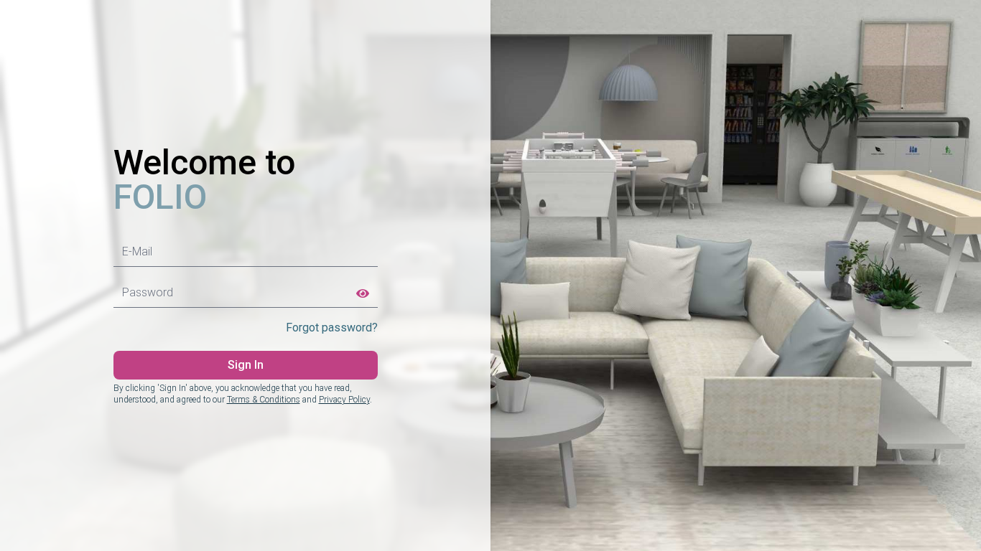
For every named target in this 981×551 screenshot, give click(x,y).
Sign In (246, 365)
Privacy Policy (344, 400)
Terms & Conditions (263, 400)
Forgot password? (332, 327)
